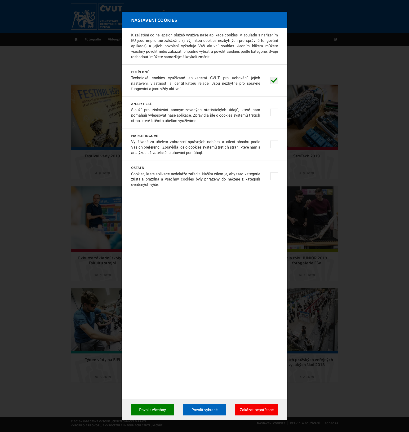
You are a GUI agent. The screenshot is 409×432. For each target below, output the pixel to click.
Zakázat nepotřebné (257, 409)
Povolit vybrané (204, 409)
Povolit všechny (152, 409)
